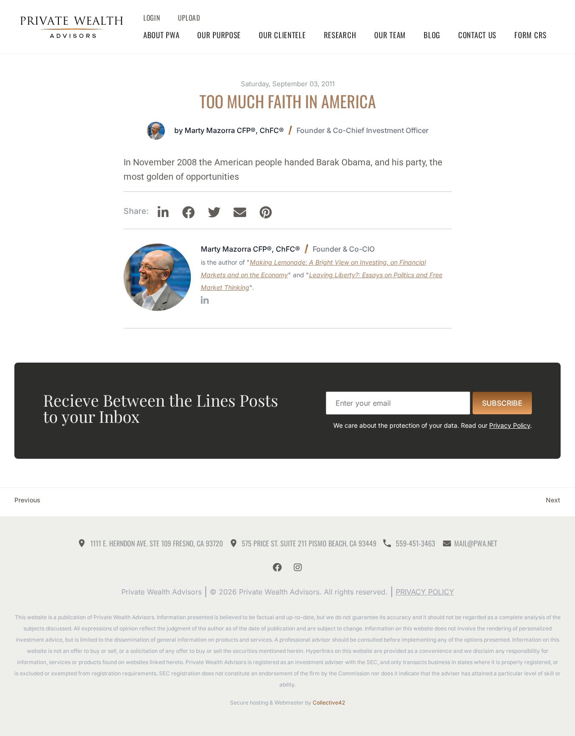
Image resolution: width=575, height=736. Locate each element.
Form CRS (530, 34)
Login (151, 17)
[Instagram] (297, 567)
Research (340, 34)
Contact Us (477, 34)
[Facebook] (277, 567)
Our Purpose (219, 34)
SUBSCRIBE (502, 403)
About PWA (161, 34)
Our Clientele (282, 34)
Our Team (390, 34)
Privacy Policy (509, 425)
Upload (189, 17)
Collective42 (329, 702)
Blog (432, 34)
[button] (163, 212)
